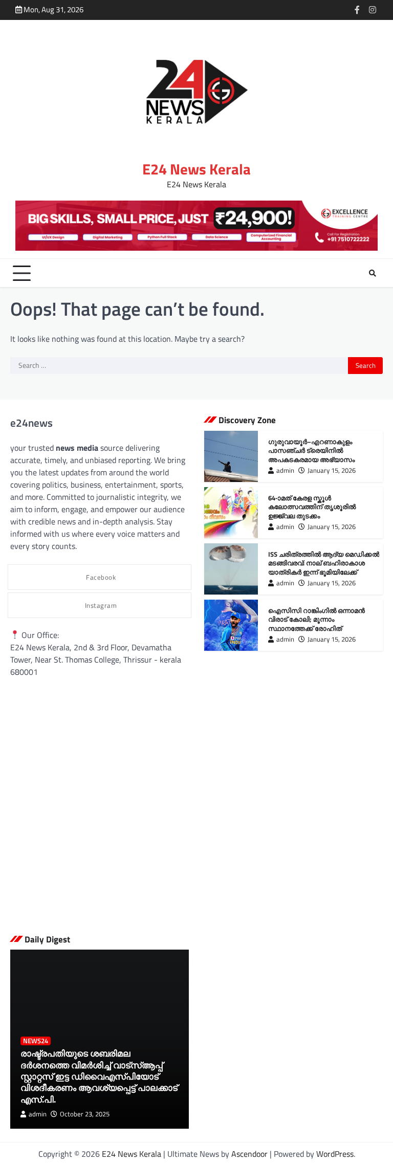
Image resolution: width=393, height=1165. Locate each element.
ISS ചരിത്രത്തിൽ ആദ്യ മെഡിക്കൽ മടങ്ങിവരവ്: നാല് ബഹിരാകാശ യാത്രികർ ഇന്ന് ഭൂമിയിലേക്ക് (323, 563)
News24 (35, 1041)
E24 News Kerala (196, 169)
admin (285, 470)
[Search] (372, 273)
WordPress (335, 1154)
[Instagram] (372, 10)
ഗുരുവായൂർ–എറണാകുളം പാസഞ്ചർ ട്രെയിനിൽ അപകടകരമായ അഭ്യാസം (311, 450)
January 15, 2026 (332, 470)
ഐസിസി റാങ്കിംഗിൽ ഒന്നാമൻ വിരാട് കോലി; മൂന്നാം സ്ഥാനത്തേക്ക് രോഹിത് (316, 619)
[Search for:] (179, 366)
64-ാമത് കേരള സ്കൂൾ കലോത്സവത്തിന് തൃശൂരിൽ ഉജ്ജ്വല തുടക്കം (312, 507)
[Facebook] (357, 10)
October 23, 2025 (85, 1114)
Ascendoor (249, 1154)
